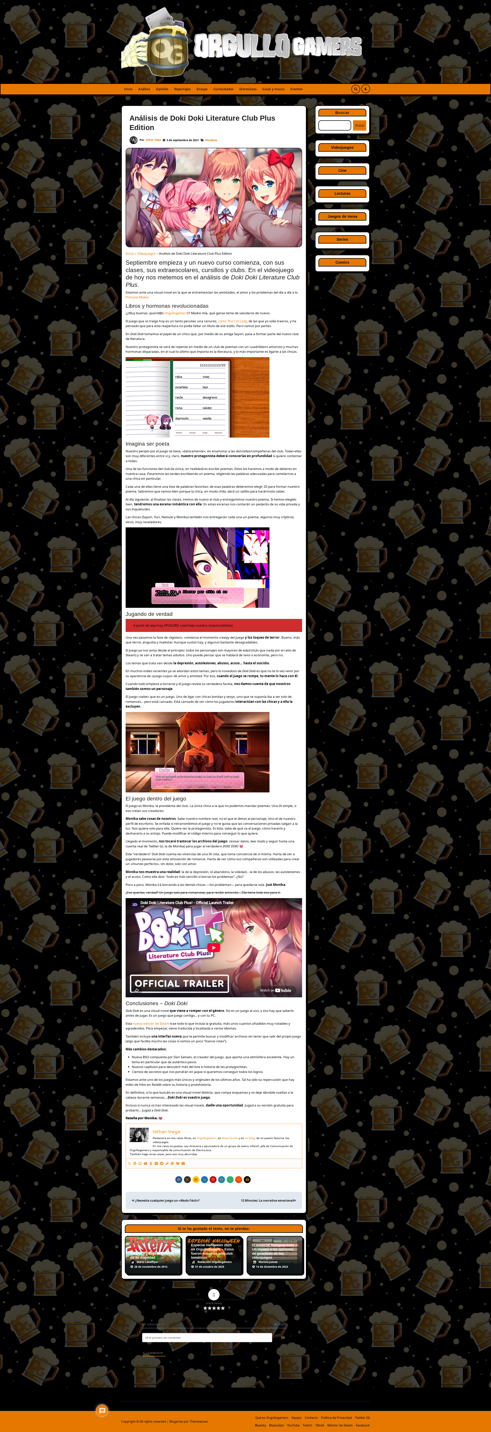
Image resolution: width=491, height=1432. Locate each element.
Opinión (162, 89)
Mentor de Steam (340, 1425)
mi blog (250, 1138)
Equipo (297, 1418)
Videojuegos (146, 253)
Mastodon (276, 1425)
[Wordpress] (135, 1163)
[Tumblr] (151, 1163)
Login (281, 1324)
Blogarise (176, 1421)
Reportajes (182, 89)
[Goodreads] (156, 1163)
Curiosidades (223, 89)
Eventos (296, 89)
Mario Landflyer (147, 1262)
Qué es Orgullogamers (271, 1418)
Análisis (144, 89)
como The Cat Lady (232, 321)
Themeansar (198, 1421)
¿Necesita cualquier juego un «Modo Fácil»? (167, 1200)
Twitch (307, 1425)
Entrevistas (248, 89)
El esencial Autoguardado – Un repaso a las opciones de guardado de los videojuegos (274, 1251)
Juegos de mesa (342, 216)
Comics (342, 262)
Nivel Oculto (230, 1138)
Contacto (311, 1418)
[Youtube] (145, 1163)
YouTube (293, 1425)
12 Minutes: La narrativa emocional (267, 1200)
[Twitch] (140, 1163)
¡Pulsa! (359, 125)
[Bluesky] (178, 1163)
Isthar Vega (153, 140)
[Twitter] (129, 1163)
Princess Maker (137, 297)
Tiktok (319, 1425)
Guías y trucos (273, 89)
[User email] (183, 1163)
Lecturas (342, 193)
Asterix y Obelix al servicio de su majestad (152, 1256)
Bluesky (260, 1425)
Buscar (342, 112)
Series (342, 239)
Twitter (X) (362, 1418)
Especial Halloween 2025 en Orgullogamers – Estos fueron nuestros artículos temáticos (212, 1251)
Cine (342, 170)
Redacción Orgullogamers (215, 1262)
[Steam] (167, 1163)
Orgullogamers (175, 313)
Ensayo (202, 89)
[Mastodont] (172, 1163)
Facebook (363, 1425)
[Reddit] (161, 1163)
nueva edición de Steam (151, 1023)
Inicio (128, 89)
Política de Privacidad (336, 1418)
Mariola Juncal (268, 1262)
